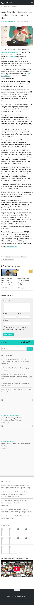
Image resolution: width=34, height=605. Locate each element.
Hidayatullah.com (12, 247)
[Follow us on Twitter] (21, 342)
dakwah (17, 257)
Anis (4, 368)
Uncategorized (14, 415)
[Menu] (31, 2)
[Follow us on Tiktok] (32, 342)
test (7, 415)
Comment (6, 301)
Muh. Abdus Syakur (9, 21)
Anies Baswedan (10, 257)
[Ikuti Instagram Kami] (29, 342)
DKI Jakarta (23, 257)
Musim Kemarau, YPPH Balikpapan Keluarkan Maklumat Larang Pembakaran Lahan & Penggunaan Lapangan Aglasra (15, 494)
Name (5, 313)
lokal (3, 415)
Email (20, 313)
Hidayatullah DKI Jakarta (8, 259)
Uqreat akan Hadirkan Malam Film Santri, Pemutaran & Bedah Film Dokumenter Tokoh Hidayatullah (14, 503)
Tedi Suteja (6, 383)
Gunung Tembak (6, 441)
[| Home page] (8, 2)
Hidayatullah (12, 57)
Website (5, 320)
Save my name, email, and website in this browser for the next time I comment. (16, 328)
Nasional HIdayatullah (9, 7)
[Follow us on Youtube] (26, 342)
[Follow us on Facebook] (24, 342)
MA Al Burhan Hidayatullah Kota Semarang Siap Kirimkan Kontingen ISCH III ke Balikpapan (15, 361)
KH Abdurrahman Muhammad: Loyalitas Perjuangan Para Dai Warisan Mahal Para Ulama (16, 377)
